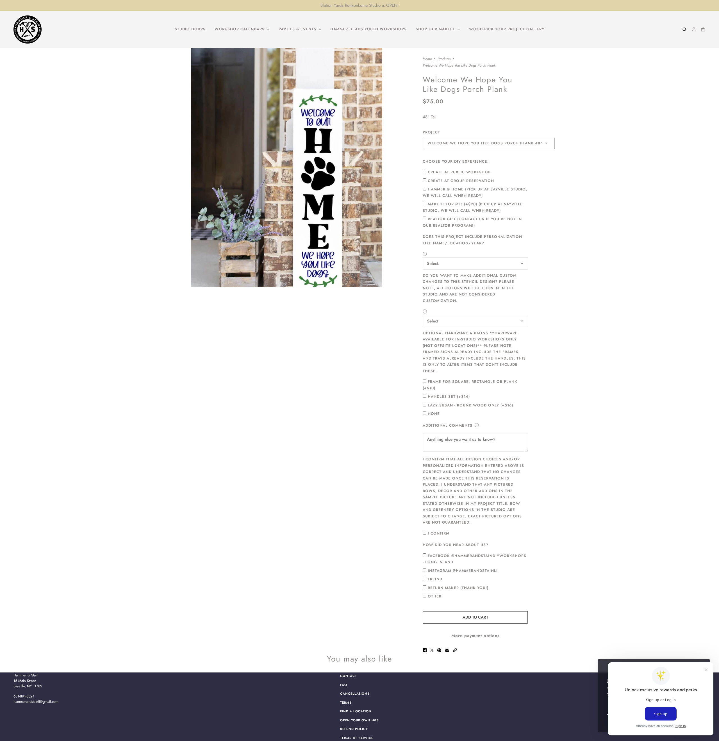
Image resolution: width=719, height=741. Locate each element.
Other (435, 596)
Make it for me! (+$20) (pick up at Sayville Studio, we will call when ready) (473, 207)
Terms (346, 702)
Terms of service (356, 738)
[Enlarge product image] (286, 167)
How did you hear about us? (455, 544)
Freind (435, 579)
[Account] (693, 29)
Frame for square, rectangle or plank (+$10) (470, 385)
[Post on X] (431, 650)
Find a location (356, 711)
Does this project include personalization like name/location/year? (472, 240)
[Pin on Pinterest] (439, 650)
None (434, 413)
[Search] (684, 29)
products (444, 59)
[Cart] (703, 29)
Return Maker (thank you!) (458, 587)
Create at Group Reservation (461, 180)
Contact (348, 676)
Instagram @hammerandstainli (463, 570)
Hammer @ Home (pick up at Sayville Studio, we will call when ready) (475, 192)
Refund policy (354, 729)
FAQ (343, 685)
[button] (455, 650)
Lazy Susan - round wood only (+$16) (470, 405)
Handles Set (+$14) (449, 396)
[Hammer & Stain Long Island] (27, 29)
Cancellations (355, 693)
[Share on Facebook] (425, 650)
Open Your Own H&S (359, 720)
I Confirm (438, 533)
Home (427, 59)
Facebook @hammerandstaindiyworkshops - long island (474, 559)
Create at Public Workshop (459, 172)
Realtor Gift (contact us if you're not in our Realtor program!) (472, 222)
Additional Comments (447, 425)
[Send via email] (447, 650)
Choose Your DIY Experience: (456, 161)
